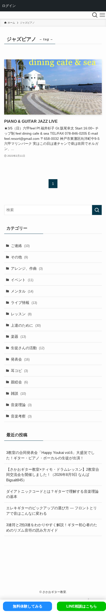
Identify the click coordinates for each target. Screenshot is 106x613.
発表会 (20, 359)
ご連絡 (20, 246)
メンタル (22, 291)
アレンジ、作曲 (27, 268)
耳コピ (19, 370)
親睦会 (19, 382)
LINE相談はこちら (81, 606)
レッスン (21, 314)
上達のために (26, 325)
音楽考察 (21, 416)
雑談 (18, 393)
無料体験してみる (27, 606)
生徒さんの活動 (27, 348)
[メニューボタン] (102, 15)
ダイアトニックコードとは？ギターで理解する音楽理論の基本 (52, 494)
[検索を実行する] (97, 210)
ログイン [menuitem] (9, 5)
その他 (19, 257)
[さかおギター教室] (3, 15)
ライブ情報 (24, 302)
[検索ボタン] (95, 15)
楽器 (18, 336)
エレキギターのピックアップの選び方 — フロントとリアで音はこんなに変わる (51, 510)
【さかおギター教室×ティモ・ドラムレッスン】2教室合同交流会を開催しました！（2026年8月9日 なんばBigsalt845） (52, 474)
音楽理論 (21, 405)
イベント (22, 280)
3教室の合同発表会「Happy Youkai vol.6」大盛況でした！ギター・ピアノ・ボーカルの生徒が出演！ (50, 455)
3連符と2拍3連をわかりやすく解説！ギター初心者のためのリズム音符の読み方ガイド (51, 527)
